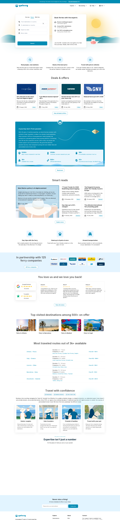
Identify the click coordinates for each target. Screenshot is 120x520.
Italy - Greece (31, 358)
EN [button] (102, 5)
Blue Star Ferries (57, 353)
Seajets (76, 353)
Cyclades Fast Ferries (68, 353)
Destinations (56, 518)
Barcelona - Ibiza (32, 372)
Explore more (60, 222)
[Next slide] (104, 95)
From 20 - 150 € (93, 351)
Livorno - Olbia (31, 365)
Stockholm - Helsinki (33, 379)
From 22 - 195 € (93, 365)
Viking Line (59, 380)
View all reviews (60, 305)
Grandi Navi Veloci (62, 373)
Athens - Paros (31, 351)
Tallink (54, 380)
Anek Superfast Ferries (59, 360)
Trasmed (70, 373)
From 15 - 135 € (93, 372)
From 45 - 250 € (93, 379)
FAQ (68, 518)
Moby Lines (64, 367)
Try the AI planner (73, 1)
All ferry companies (31, 267)
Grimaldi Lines (69, 360)
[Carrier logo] (54, 259)
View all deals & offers (60, 113)
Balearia (55, 373)
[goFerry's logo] (22, 5)
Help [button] (93, 5)
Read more (60, 170)
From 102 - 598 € (93, 358)
